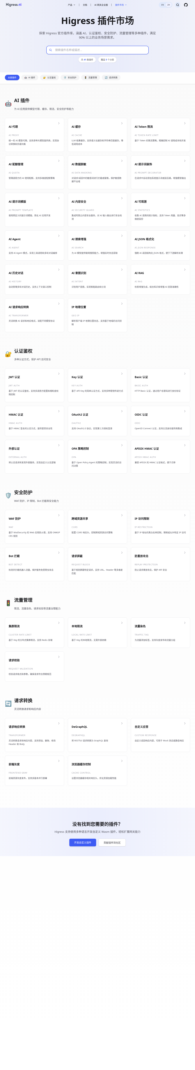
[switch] (165, 5)
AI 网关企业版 (101, 4)
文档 (85, 4)
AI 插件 (29, 77)
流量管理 (90, 77)
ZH (168, 5)
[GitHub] (186, 5)
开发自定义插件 (82, 842)
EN (162, 5)
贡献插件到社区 (112, 842)
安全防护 (70, 77)
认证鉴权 (49, 77)
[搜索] (177, 5)
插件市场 (119, 5)
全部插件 (12, 77)
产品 (70, 5)
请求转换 (111, 77)
